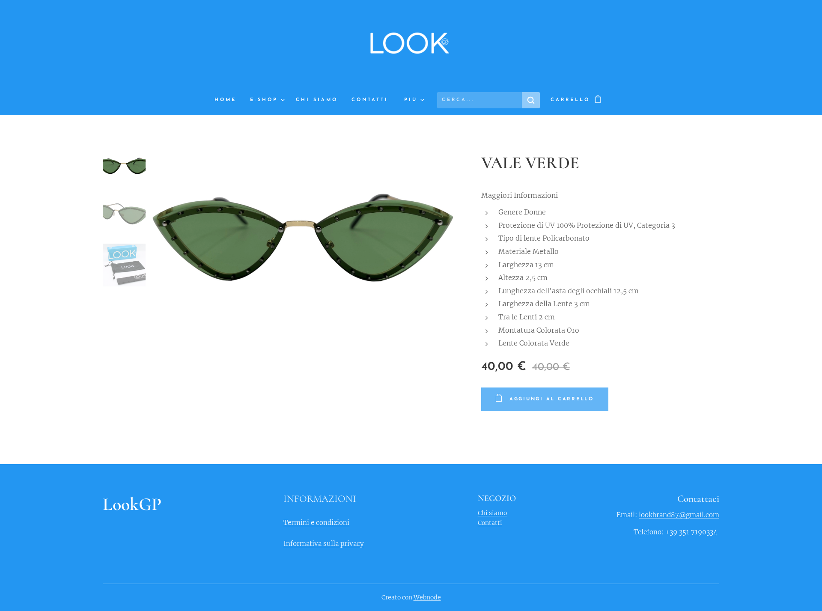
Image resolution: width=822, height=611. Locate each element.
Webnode (427, 597)
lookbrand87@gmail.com (679, 515)
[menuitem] (228, 100)
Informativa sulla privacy (323, 543)
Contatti (490, 523)
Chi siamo (492, 513)
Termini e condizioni (316, 523)
